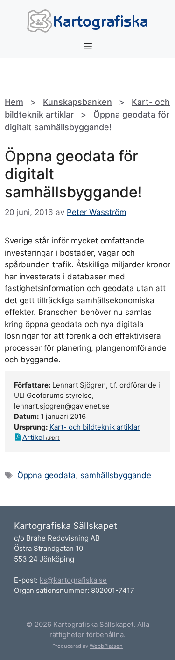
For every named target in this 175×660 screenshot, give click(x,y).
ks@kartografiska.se (73, 580)
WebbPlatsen (106, 646)
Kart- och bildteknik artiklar (94, 427)
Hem (14, 102)
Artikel (33, 437)
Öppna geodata (46, 475)
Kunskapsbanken (77, 102)
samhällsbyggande (115, 475)
